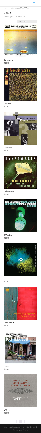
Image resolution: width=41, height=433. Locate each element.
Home (6, 8)
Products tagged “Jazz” (17, 8)
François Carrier (21, 430)
